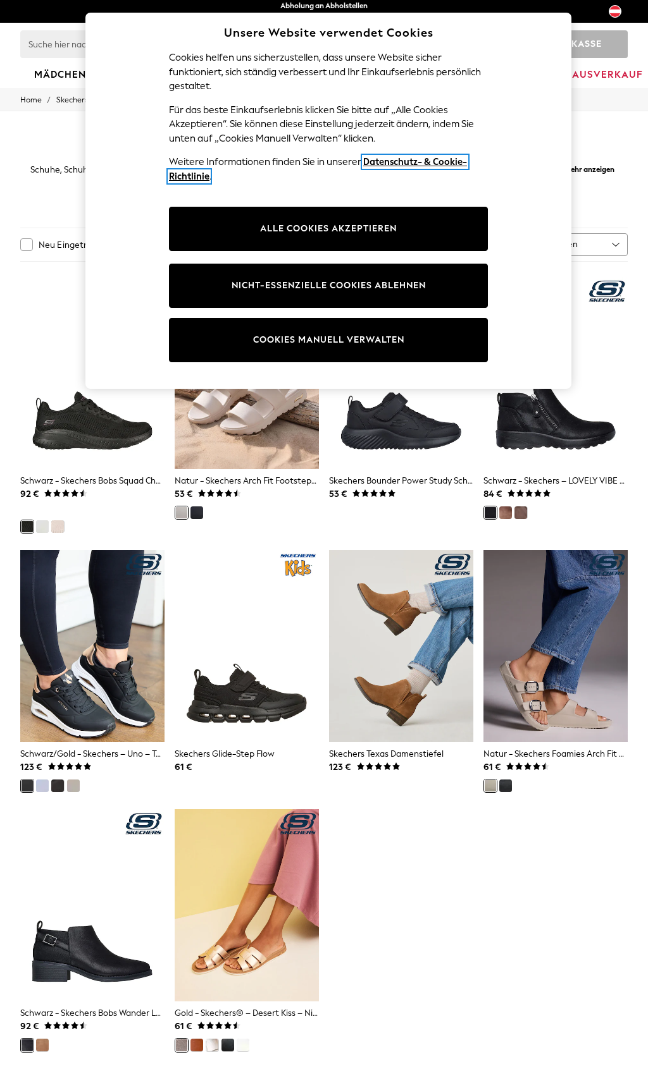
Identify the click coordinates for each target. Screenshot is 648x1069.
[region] (328, 201)
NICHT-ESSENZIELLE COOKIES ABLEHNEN (329, 285)
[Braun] (505, 512)
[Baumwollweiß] (42, 785)
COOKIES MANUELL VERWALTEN (328, 339)
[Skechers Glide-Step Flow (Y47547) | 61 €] (247, 646)
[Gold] (181, 1045)
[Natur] (57, 526)
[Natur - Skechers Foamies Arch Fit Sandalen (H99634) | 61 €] (555, 646)
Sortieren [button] (559, 244)
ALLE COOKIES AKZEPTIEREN (328, 228)
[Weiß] (42, 526)
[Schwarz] (27, 526)
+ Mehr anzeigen (586, 168)
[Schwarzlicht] (57, 785)
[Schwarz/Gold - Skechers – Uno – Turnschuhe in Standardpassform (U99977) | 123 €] (92, 646)
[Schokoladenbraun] (520, 512)
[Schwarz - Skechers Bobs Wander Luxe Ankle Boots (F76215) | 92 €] (92, 905)
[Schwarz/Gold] (27, 785)
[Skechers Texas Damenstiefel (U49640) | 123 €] (401, 646)
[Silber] (212, 1045)
